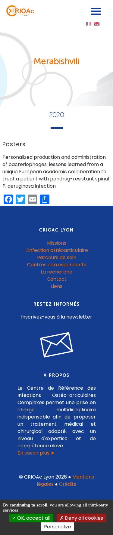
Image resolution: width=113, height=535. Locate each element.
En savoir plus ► (36, 452)
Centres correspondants (56, 264)
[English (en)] (96, 23)
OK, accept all (33, 518)
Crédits (67, 484)
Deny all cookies (83, 518)
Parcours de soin (56, 257)
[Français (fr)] (88, 23)
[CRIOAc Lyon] (19, 14)
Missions (56, 243)
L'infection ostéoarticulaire (56, 250)
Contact (57, 279)
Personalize (57, 526)
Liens (56, 286)
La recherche (56, 271)
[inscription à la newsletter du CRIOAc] (56, 362)
